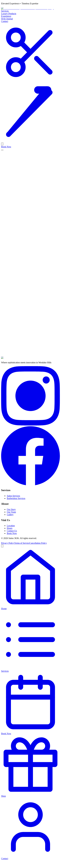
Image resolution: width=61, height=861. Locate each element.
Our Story (11, 509)
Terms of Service (21, 543)
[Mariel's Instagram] (30, 424)
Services (5, 11)
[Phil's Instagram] (30, 484)
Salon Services (13, 496)
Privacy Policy (7, 543)
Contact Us (12, 531)
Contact (4, 21)
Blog (3, 162)
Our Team (11, 512)
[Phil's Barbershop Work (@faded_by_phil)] (30, 141)
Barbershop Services (16, 498)
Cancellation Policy (38, 543)
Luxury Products (8, 13)
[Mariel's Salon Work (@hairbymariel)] (30, 81)
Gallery (10, 514)
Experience (6, 16)
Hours (9, 528)
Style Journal (7, 18)
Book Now (6, 146)
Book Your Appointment (12, 313)
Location (11, 525)
